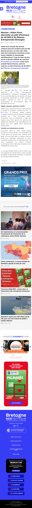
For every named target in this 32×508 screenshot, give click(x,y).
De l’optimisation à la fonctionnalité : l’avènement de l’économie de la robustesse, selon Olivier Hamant (14, 234)
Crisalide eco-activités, (11, 62)
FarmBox (5, 112)
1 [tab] (13, 355)
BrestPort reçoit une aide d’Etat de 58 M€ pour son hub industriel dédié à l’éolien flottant (15, 319)
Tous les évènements (16, 357)
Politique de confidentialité (16, 502)
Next (30, 347)
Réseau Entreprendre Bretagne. (17, 68)
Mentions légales (16, 501)
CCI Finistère (15, 489)
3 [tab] (17, 355)
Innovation (4, 160)
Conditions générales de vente (16, 449)
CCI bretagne (15, 476)
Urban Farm (18, 90)
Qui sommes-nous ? (16, 441)
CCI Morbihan (15, 485)
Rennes (14, 163)
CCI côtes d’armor (17, 493)
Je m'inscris (16, 470)
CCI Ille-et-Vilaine (17, 480)
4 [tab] (19, 355)
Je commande (16, 403)
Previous (2, 347)
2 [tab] (15, 355)
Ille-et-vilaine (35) (6, 163)
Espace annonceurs (16, 437)
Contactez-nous (16, 445)
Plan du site (16, 454)
